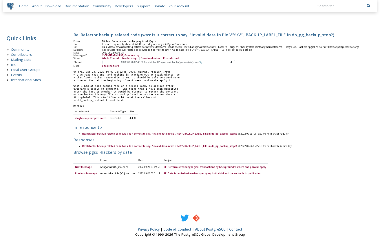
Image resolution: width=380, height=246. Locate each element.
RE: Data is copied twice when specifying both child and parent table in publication (212, 173)
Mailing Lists (21, 59)
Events (16, 74)
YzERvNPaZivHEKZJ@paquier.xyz (121, 55)
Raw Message (130, 58)
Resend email (171, 58)
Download (53, 6)
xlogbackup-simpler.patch (90, 118)
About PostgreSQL (210, 229)
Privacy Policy (149, 229)
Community (102, 6)
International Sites (26, 80)
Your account (179, 6)
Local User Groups (25, 69)
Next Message (83, 166)
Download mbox (150, 58)
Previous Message (86, 173)
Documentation (77, 6)
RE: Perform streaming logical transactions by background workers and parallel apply (215, 166)
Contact (235, 229)
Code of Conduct (177, 229)
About (37, 6)
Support (143, 6)
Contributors (21, 54)
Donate (159, 6)
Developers (124, 6)
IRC (13, 64)
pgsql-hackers (110, 65)
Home (24, 6)
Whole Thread (110, 58)
